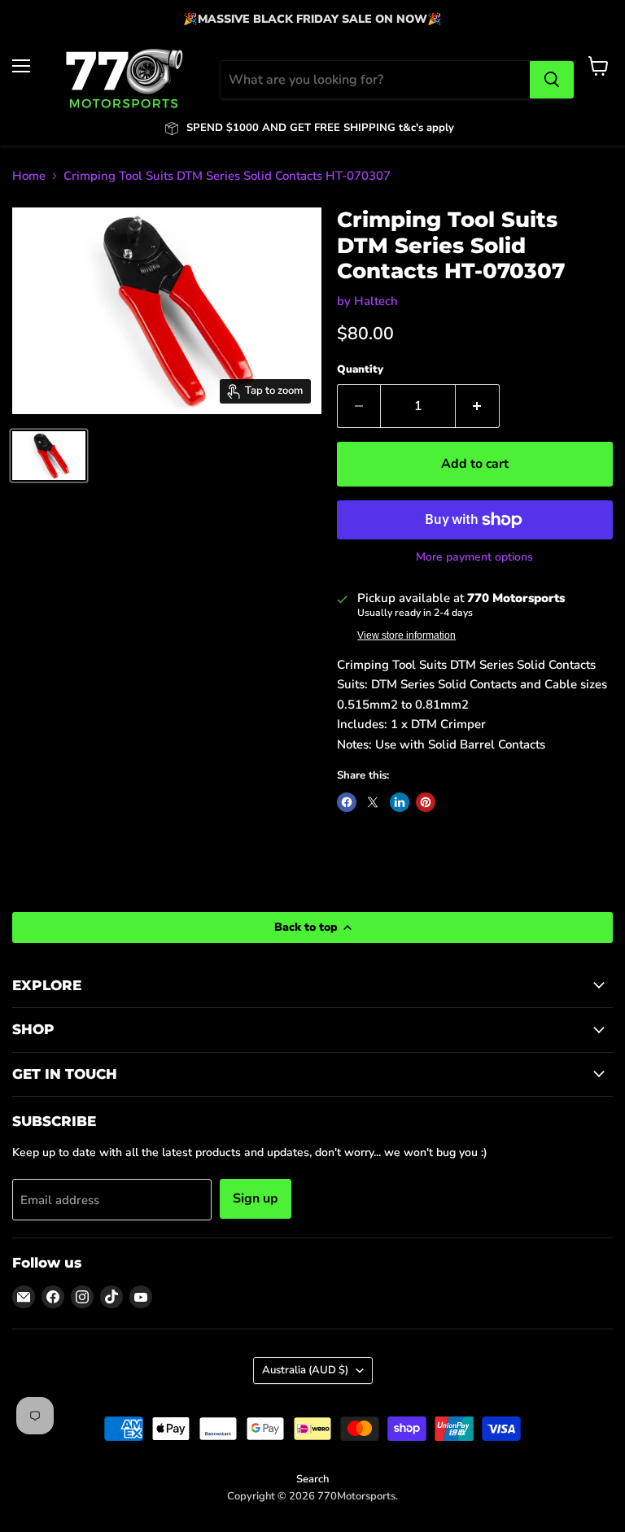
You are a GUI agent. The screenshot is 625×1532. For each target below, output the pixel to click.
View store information (406, 635)
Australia (305, 1370)
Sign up (255, 1198)
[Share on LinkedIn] (399, 802)
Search (312, 1479)
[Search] (552, 79)
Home (29, 176)
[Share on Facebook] (346, 802)
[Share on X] (372, 802)
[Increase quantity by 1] (478, 406)
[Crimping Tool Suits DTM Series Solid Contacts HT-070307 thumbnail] (49, 456)
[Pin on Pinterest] (425, 802)
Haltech (376, 301)
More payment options (474, 557)
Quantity (360, 370)
